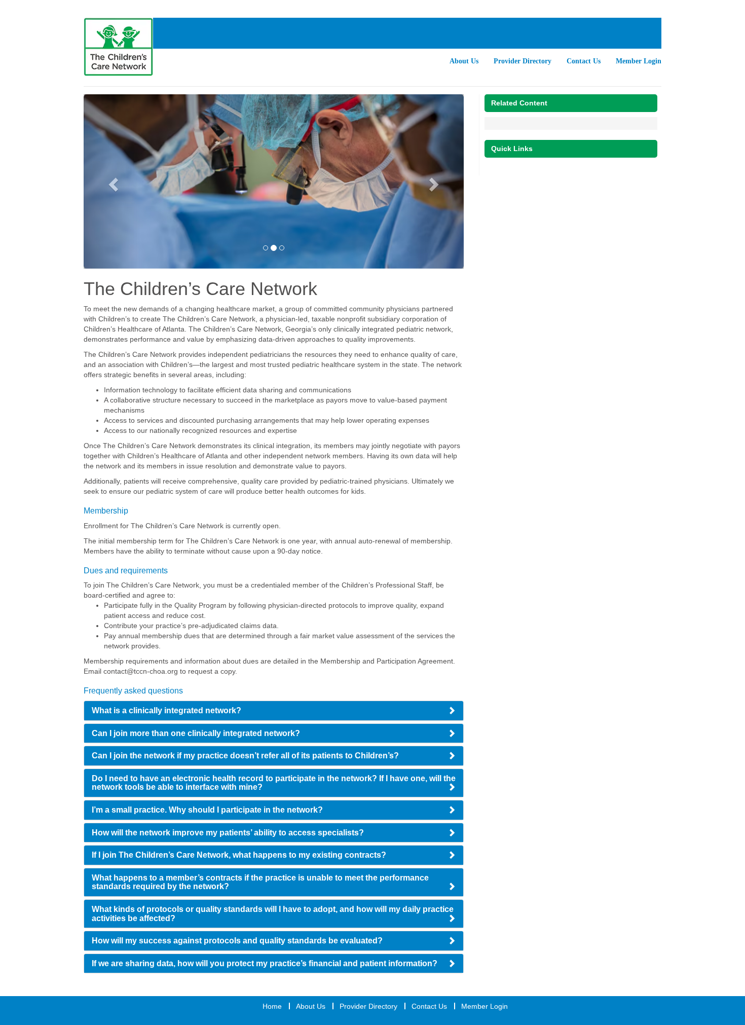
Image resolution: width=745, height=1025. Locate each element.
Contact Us (584, 61)
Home (272, 1006)
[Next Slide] (435, 181)
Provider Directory (522, 61)
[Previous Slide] (112, 181)
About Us (464, 61)
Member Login (638, 61)
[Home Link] (118, 47)
